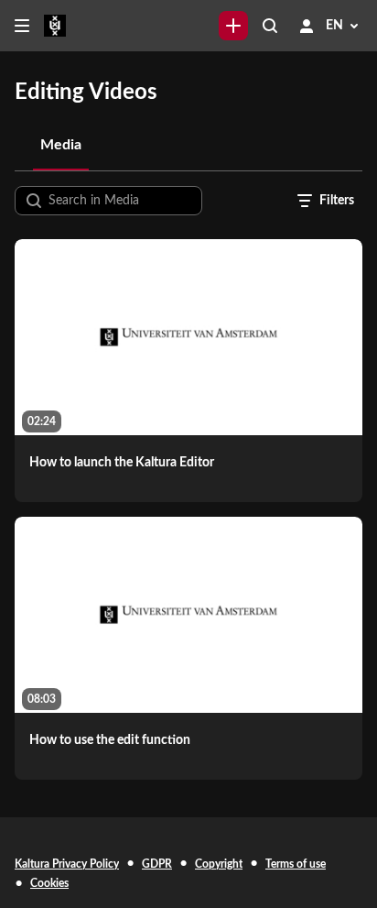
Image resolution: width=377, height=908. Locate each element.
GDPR (157, 864)
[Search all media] (270, 25)
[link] (233, 25)
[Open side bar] (22, 25)
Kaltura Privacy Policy (67, 864)
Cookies (49, 883)
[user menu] (306, 25)
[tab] (61, 144)
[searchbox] (123, 200)
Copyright (218, 864)
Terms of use (295, 864)
